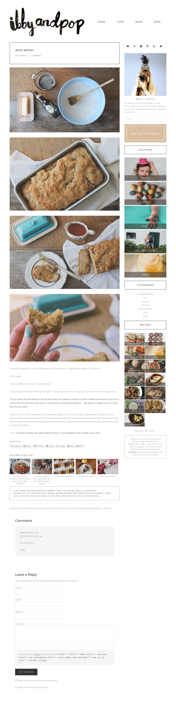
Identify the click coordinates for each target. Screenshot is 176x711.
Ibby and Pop (48, 21)
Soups (134, 411)
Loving (145, 305)
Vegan (155, 411)
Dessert (155, 344)
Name (18, 587)
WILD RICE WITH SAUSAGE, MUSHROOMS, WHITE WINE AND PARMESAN (20, 480)
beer (75, 493)
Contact (150, 99)
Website (19, 611)
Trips (145, 316)
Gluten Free (134, 371)
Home (101, 21)
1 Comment (35, 56)
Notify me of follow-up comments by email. (37, 680)
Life (145, 298)
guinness (98, 493)
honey (108, 493)
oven (32, 496)
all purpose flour (37, 493)
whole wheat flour (71, 496)
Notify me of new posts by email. (32, 687)
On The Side (69, 491)
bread (82, 493)
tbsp (57, 496)
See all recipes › (145, 430)
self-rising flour (45, 496)
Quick (155, 384)
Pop (145, 226)
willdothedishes (27, 532)
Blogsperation (145, 294)
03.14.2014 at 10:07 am (31, 536)
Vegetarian (90, 491)
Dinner (50, 491)
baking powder (64, 493)
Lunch (58, 491)
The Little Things (145, 250)
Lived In (145, 301)
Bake (157, 21)
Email (18, 599)
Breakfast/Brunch (36, 491)
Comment (20, 623)
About (139, 99)
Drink (145, 275)
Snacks (79, 491)
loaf (15, 496)
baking (51, 493)
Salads (134, 397)
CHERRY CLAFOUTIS (86, 476)
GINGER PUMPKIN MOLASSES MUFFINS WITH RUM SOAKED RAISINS (42, 480)
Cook (120, 21)
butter (89, 493)
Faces (145, 178)
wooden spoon (91, 496)
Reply (22, 549)
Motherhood (145, 309)
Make (139, 21)
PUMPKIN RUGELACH (63, 476)
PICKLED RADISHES (108, 476)
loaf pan (24, 496)
